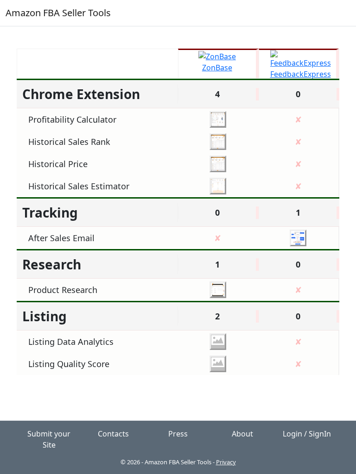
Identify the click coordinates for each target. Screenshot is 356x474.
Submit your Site (48, 439)
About (242, 434)
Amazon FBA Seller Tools (58, 12)
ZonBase (217, 67)
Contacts (113, 434)
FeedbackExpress (300, 74)
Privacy (226, 462)
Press (178, 434)
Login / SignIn (307, 434)
